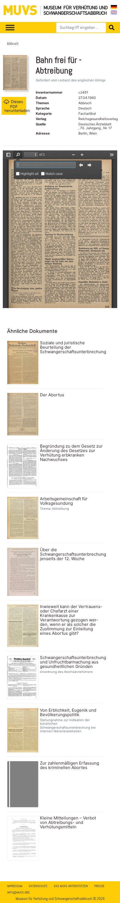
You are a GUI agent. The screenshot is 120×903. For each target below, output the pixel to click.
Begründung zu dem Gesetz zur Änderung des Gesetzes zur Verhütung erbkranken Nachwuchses (71, 453)
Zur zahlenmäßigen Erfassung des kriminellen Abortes (69, 765)
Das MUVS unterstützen (71, 886)
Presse (99, 886)
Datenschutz (38, 886)
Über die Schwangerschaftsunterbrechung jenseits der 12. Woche (71, 554)
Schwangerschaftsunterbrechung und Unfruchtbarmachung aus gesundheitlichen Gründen (71, 662)
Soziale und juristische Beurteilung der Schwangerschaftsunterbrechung (71, 347)
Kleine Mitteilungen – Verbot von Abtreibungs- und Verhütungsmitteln (68, 822)
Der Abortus (52, 395)
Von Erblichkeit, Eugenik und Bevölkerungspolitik (68, 712)
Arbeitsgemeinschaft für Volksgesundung (64, 501)
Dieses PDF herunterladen (15, 106)
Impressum (14, 886)
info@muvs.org (18, 892)
